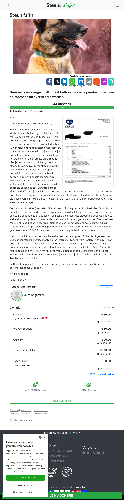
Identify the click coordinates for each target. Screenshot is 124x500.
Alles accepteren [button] (25, 477)
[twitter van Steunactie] (93, 452)
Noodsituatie (41, 414)
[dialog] (25, 465)
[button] (49, 82)
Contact (107, 288)
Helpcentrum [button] (57, 460)
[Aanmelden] (4, 5)
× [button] (44, 437)
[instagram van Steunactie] (88, 452)
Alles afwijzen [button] (26, 485)
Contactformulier (59, 455)
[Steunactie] (60, 5)
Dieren (14, 414)
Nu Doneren (63, 495)
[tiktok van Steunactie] (103, 452)
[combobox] (40, 437)
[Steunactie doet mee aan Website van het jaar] (66, 472)
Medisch (26, 414)
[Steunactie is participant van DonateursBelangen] (52, 472)
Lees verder (19, 471)
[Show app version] (122, 498)
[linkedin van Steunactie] (98, 452)
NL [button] (8, 5)
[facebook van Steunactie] (83, 452)
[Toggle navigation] (117, 5)
